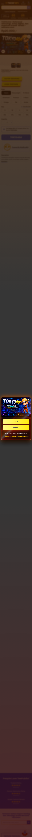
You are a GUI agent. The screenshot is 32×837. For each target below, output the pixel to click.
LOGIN (16, 421)
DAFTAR (16, 427)
